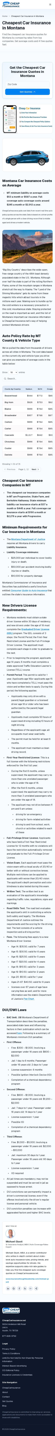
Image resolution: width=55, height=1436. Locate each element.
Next (34, 469)
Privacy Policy (8, 1349)
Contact (6, 1397)
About (5, 1392)
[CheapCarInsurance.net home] (11, 4)
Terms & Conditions (11, 1353)
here (19, 1033)
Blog (4, 1406)
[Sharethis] (36, 1288)
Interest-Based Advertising (14, 1366)
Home (4, 16)
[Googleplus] (30, 1288)
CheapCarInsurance (11, 1388)
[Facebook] (19, 1288)
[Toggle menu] (50, 4)
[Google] (13, 1288)
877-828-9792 (9, 1336)
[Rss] (25, 1288)
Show (4, 372)
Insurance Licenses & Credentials (17, 1375)
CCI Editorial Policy (10, 1370)
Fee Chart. (29, 998)
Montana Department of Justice (28, 539)
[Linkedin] (8, 1288)
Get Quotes (26, 91)
